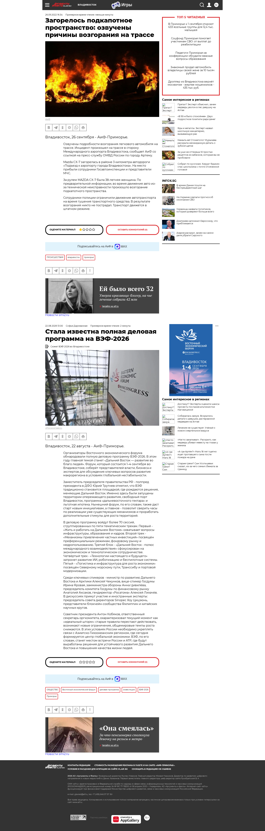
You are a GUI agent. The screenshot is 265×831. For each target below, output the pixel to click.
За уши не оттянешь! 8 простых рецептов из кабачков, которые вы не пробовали (199, 155)
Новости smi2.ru (57, 315)
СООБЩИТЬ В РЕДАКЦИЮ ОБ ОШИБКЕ (151, 769)
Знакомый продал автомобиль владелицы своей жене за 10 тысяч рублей (191, 70)
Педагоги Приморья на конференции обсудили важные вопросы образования (191, 56)
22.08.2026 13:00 (54, 325)
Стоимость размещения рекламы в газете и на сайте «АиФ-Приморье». (134, 765)
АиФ (47, 119)
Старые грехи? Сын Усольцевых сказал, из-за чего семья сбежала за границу (198, 466)
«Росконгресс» (53, 428)
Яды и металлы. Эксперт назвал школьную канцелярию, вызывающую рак (195, 131)
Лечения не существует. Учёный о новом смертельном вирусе (196, 429)
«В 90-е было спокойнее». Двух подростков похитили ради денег (197, 118)
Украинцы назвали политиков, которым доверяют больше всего (195, 210)
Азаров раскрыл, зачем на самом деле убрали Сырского (194, 234)
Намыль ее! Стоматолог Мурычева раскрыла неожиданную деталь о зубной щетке (197, 143)
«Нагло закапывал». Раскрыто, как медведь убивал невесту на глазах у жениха (198, 442)
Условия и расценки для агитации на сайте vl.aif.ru (98, 769)
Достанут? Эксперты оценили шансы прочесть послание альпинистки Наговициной (198, 407)
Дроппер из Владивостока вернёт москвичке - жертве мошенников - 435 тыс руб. (191, 84)
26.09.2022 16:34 (54, 14)
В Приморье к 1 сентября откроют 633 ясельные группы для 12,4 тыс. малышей (191, 27)
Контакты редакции (79, 765)
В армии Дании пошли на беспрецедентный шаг (190, 186)
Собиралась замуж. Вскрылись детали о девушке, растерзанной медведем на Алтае (196, 419)
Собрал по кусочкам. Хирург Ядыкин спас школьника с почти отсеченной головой (198, 166)
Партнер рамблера (98, 817)
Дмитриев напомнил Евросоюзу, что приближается (197, 222)
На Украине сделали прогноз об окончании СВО (194, 198)
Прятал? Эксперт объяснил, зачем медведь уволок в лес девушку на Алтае (197, 107)
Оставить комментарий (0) (132, 230)
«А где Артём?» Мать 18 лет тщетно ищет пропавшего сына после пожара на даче (197, 454)
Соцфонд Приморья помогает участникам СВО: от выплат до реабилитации (191, 41)
